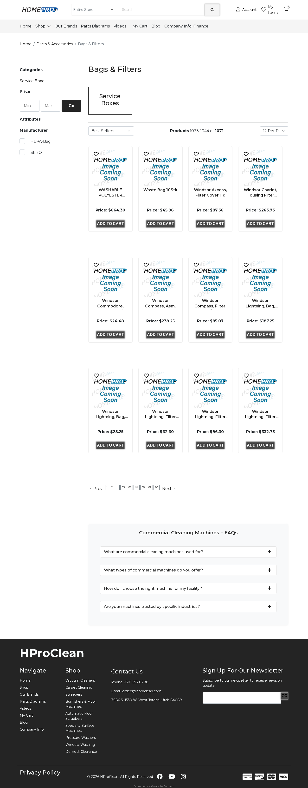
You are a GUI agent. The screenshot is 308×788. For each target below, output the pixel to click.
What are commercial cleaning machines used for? (153, 552)
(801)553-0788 (136, 682)
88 (143, 487)
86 (129, 487)
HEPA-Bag (40, 141)
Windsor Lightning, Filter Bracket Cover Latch (210, 415)
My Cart (140, 26)
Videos (121, 26)
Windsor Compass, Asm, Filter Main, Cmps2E (160, 304)
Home (26, 26)
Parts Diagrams (95, 26)
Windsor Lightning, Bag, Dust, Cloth (260, 304)
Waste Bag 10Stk (160, 190)
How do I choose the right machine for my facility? (153, 588)
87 (136, 487)
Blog (155, 26)
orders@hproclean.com (141, 691)
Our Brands (66, 26)
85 (123, 487)
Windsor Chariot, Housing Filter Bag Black (260, 193)
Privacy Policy (40, 772)
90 (156, 487)
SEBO (36, 152)
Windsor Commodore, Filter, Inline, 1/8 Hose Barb (110, 304)
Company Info (178, 26)
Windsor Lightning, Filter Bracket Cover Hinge (160, 415)
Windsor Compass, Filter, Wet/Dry (210, 304)
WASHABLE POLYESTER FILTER (110, 193)
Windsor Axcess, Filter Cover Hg (210, 192)
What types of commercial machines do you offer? (153, 570)
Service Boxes (33, 81)
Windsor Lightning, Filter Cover (260, 415)
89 (149, 487)
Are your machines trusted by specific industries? (152, 606)
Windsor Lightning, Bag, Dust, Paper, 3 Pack (110, 415)
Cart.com (169, 786)
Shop (40, 26)
